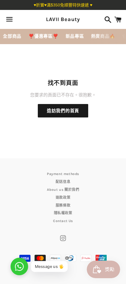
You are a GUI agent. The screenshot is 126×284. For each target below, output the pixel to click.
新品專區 (75, 36)
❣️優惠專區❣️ (43, 36)
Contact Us (63, 221)
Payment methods (63, 174)
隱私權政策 (63, 213)
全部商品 (12, 36)
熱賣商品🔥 (103, 36)
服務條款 (63, 205)
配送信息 (63, 182)
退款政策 (63, 197)
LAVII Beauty (63, 19)
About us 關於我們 (63, 190)
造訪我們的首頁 (63, 110)
